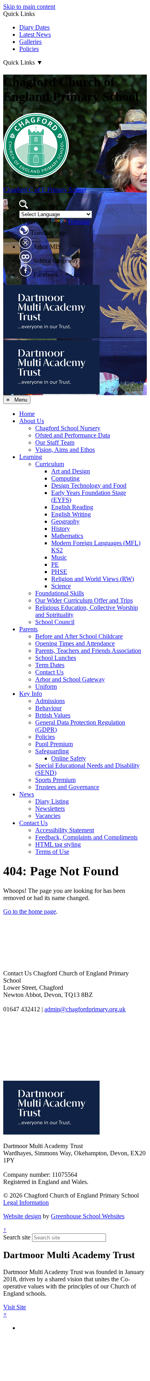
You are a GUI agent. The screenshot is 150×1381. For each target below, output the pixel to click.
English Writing (71, 514)
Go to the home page (29, 911)
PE (55, 564)
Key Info (30, 693)
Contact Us (49, 672)
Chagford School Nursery (67, 428)
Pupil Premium (54, 744)
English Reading (72, 507)
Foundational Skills (59, 593)
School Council (54, 622)
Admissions (50, 700)
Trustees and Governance (67, 787)
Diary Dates (34, 27)
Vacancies (47, 815)
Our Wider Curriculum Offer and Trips (84, 600)
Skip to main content (29, 6)
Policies (29, 48)
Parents (28, 629)
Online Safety (68, 758)
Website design (22, 1216)
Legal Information (26, 1202)
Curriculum (49, 464)
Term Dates (49, 665)
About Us (31, 421)
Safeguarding (52, 751)
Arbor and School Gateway (70, 679)
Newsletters (50, 808)
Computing (65, 478)
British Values (52, 715)
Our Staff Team (54, 442)
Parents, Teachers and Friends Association (88, 650)
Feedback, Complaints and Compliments (86, 837)
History (60, 528)
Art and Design (70, 471)
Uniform (46, 686)
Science (61, 586)
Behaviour (48, 708)
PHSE (59, 571)
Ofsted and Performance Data (72, 435)
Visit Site (14, 1307)
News (26, 794)
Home (27, 413)
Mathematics (67, 535)
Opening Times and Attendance (75, 643)
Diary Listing (52, 801)
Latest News (35, 34)
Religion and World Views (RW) (92, 578)
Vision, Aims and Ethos (65, 449)
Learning (30, 456)
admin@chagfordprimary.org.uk (85, 1009)
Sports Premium (55, 779)
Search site (16, 1237)
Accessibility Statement (64, 830)
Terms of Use (52, 851)
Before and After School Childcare (79, 636)
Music (59, 557)
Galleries (30, 41)
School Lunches (55, 657)
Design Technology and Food (88, 485)
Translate (78, 221)
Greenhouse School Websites (87, 1216)
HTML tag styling (58, 844)
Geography (65, 521)
